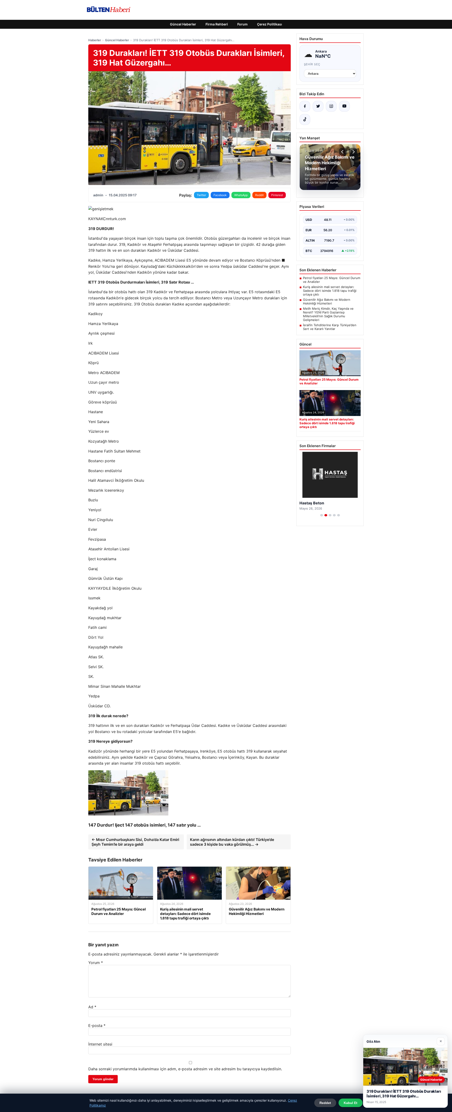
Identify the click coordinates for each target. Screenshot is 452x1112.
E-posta (96, 1025)
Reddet (325, 1103)
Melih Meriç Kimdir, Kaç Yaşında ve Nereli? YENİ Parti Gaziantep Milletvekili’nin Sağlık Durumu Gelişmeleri (328, 314)
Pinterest (277, 195)
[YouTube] (344, 106)
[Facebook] (304, 106)
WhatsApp (241, 195)
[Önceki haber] (343, 152)
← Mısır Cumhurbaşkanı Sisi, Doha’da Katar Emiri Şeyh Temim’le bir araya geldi (135, 842)
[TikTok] (304, 119)
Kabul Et (350, 1103)
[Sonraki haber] (353, 152)
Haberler (94, 40)
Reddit (259, 195)
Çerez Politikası (269, 24)
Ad (92, 1007)
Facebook (220, 195)
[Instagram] (331, 106)
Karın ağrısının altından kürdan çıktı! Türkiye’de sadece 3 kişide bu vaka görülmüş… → (232, 842)
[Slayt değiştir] (321, 515)
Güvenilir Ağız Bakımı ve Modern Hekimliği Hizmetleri (326, 301)
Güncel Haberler (183, 24)
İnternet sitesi (100, 1044)
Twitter (201, 195)
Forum (242, 24)
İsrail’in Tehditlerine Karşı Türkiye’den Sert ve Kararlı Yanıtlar (329, 327)
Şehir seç (312, 64)
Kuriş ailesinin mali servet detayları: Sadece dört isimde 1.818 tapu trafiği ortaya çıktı (329, 290)
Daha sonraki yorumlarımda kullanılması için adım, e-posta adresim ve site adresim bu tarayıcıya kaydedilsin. (185, 1069)
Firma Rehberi (217, 24)
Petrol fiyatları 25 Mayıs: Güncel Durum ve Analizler (331, 280)
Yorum (95, 962)
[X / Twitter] (318, 106)
